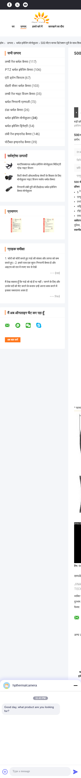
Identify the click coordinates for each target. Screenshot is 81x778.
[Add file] (5, 771)
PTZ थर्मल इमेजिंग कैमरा (19, 70)
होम (1, 43)
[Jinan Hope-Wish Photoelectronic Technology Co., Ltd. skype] (41, 325)
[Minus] (75, 685)
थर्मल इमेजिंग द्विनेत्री (16, 126)
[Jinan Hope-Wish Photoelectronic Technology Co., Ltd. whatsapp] (20, 325)
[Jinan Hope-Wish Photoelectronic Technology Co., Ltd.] (40, 17)
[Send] (75, 771)
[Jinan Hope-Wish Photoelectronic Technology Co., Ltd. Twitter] (17, 5)
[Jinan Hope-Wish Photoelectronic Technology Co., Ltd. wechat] (31, 325)
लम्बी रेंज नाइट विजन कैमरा (20, 94)
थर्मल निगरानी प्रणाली (17, 102)
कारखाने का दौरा (56, 26)
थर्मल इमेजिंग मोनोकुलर (27, 43)
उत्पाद (23, 26)
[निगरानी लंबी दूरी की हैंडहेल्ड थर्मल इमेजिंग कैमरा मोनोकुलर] (9, 189)
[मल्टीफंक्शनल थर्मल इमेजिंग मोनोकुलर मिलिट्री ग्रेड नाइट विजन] (9, 166)
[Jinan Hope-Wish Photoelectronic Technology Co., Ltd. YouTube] (25, 4)
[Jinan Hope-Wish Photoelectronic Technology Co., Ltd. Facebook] (9, 4)
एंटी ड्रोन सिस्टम (14, 78)
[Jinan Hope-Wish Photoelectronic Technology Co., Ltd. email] (10, 325)
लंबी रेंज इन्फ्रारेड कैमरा (18, 134)
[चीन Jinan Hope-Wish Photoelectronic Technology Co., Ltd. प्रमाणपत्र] (16, 225)
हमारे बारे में (37, 26)
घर (13, 26)
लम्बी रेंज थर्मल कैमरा (16, 62)
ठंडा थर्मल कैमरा (14, 110)
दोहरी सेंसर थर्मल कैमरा (18, 86)
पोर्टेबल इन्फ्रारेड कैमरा (18, 142)
